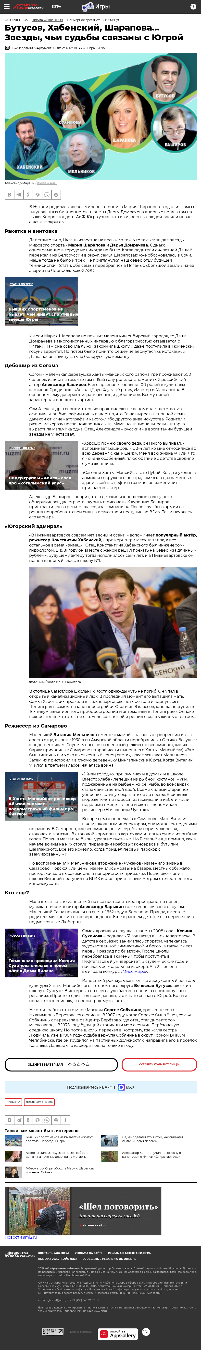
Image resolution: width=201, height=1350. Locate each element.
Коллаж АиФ (47, 183)
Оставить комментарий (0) (159, 1064)
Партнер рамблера (80, 1331)
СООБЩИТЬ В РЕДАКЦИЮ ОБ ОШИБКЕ (109, 1259)
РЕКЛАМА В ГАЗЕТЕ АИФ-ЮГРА (129, 1253)
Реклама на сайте (88, 1253)
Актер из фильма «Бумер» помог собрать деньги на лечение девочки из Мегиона (57, 1154)
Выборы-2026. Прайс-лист (57, 1259)
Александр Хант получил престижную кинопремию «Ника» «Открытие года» (151, 1154)
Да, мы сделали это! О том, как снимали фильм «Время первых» (152, 1139)
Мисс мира (134, 971)
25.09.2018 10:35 (16, 20)
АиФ (42, 682)
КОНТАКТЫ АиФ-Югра (53, 1253)
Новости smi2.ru (21, 1237)
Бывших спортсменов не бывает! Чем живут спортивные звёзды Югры (59, 1139)
